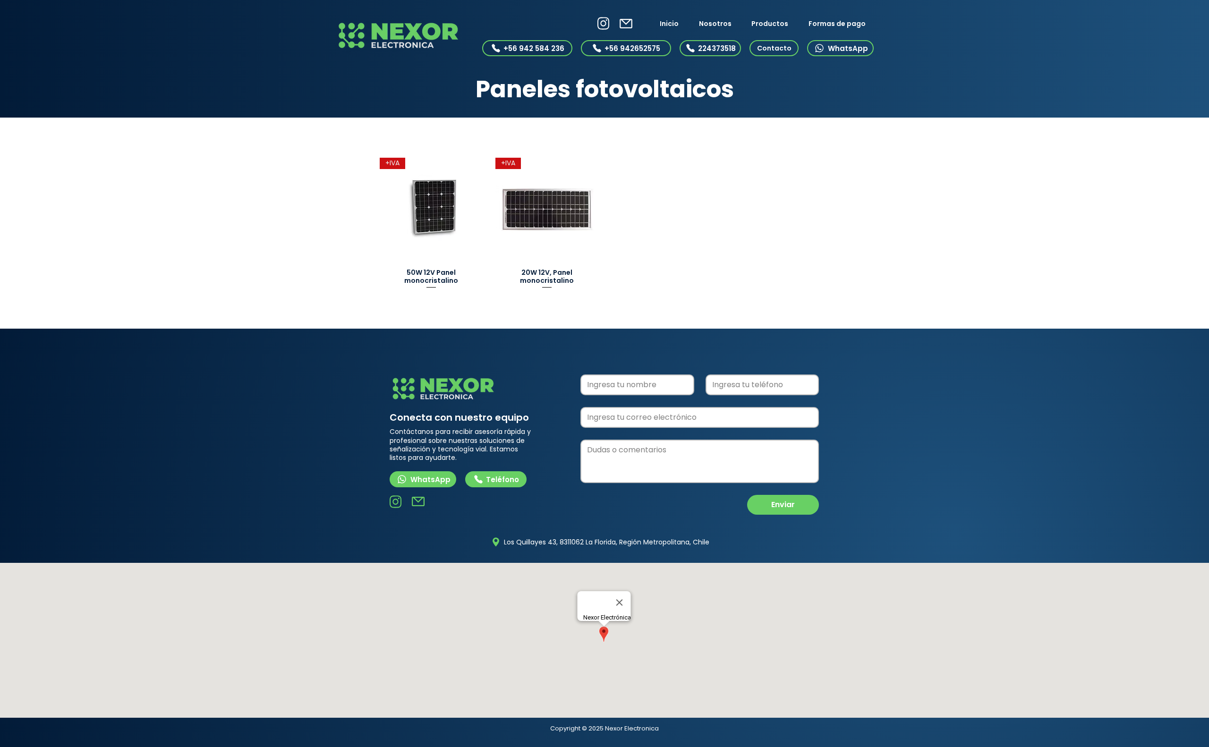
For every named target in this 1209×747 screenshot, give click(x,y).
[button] (770, 24)
